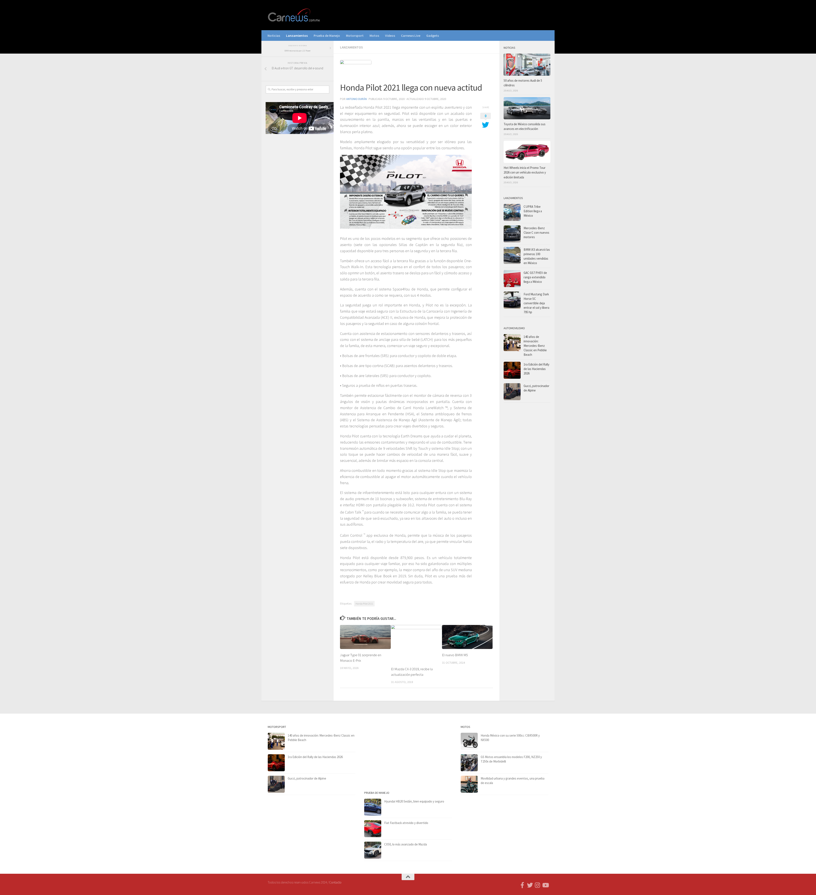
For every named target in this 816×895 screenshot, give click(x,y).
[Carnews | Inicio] (294, 15)
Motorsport (355, 35)
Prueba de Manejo (327, 35)
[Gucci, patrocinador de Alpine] (512, 391)
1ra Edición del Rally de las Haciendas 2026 (536, 368)
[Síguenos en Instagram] (538, 885)
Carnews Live (410, 35)
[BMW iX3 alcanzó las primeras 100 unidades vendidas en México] (512, 255)
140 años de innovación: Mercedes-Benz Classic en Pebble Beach (535, 346)
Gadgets (432, 35)
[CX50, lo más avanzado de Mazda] (372, 850)
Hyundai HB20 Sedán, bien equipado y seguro (414, 801)
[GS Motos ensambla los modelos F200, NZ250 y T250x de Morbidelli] (469, 762)
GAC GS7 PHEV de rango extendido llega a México (535, 277)
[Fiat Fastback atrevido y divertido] (372, 828)
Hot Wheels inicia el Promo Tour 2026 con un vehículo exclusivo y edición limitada (525, 172)
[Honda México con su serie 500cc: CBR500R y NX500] (469, 741)
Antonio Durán (356, 99)
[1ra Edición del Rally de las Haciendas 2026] (512, 370)
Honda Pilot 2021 (364, 603)
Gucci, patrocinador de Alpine (307, 778)
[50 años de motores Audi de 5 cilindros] (527, 65)
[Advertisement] (297, 208)
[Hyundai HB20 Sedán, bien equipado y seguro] (372, 807)
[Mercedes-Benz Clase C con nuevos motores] (512, 233)
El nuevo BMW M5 (455, 655)
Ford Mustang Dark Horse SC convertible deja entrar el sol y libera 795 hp (536, 303)
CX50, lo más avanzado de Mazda (405, 844)
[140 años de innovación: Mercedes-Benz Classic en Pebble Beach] (512, 342)
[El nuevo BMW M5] (467, 637)
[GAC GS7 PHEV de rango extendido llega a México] (512, 278)
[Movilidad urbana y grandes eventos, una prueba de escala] (469, 784)
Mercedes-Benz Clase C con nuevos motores (536, 232)
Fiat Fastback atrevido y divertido (406, 823)
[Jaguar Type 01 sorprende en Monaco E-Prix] (365, 637)
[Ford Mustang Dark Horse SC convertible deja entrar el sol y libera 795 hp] (512, 300)
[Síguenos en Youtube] (545, 885)
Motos (374, 35)
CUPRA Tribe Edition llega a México (533, 211)
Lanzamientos (297, 35)
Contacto (335, 882)
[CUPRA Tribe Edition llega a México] (512, 212)
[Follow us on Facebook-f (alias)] (522, 885)
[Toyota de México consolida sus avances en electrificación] (527, 108)
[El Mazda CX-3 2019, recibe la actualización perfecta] (416, 644)
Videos (390, 35)
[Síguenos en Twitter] (530, 885)
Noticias (274, 35)
